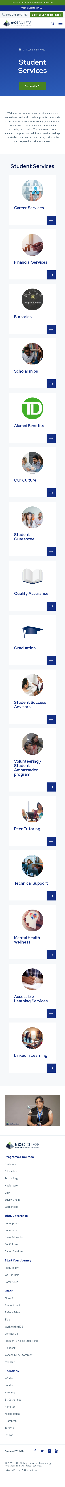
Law (7, 1192)
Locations (11, 1230)
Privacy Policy (12, 1470)
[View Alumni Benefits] (51, 438)
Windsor (9, 1378)
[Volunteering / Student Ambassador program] (32, 744)
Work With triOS (14, 1326)
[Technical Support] (32, 866)
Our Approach (12, 1223)
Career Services (14, 1251)
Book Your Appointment (46, 14)
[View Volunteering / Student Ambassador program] (51, 787)
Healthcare (11, 1185)
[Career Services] (32, 190)
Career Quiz (11, 1281)
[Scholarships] (32, 354)
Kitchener (10, 1392)
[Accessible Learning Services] (32, 979)
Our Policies (30, 1470)
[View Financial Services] (51, 274)
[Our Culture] (32, 463)
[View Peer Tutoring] (51, 841)
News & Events (14, 1237)
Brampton (11, 1420)
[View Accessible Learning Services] (51, 1013)
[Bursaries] (32, 299)
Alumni (9, 1298)
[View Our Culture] (51, 492)
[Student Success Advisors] (32, 685)
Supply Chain (12, 1199)
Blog (7, 1319)
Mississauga (12, 1413)
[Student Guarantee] (32, 517)
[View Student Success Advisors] (51, 719)
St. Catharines (13, 1399)
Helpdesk (10, 1347)
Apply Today (12, 1267)
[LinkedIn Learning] (32, 1038)
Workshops (11, 1206)
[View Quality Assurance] (51, 606)
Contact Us (11, 1333)
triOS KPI (10, 1362)
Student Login (13, 1305)
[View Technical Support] (51, 895)
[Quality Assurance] (32, 576)
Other (9, 1291)
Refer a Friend (13, 1312)
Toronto (9, 1427)
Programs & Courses (19, 1157)
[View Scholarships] (51, 383)
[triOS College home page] (17, 23)
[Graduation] (32, 631)
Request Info (32, 86)
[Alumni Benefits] (32, 408)
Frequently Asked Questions (21, 1340)
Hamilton (10, 1406)
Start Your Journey (18, 1260)
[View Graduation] (51, 660)
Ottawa (9, 1435)
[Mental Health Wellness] (32, 920)
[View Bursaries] (51, 329)
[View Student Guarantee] (51, 551)
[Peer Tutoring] (32, 811)
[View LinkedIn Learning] (51, 1068)
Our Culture (11, 1244)
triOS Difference (16, 1215)
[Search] (45, 23)
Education (11, 1171)
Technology (11, 1178)
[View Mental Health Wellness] (51, 954)
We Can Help (12, 1274)
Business (10, 1164)
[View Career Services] (51, 220)
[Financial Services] (32, 245)
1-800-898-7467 (17, 14)
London (9, 1385)
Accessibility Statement (19, 1354)
